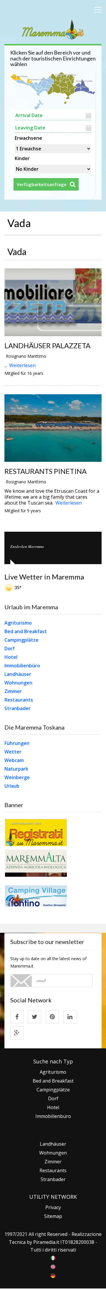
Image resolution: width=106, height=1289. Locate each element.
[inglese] (53, 1266)
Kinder (22, 157)
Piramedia (44, 1242)
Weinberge (17, 777)
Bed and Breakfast (25, 631)
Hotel (10, 657)
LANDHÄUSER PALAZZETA (47, 345)
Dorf (9, 648)
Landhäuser (17, 674)
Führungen (16, 743)
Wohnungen (18, 682)
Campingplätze (21, 640)
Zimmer (13, 691)
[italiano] (53, 1257)
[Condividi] (17, 1016)
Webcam (14, 760)
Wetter (12, 751)
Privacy (53, 1207)
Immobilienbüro (22, 665)
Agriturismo (18, 623)
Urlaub (11, 786)
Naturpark (16, 769)
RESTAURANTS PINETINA (45, 471)
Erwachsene (28, 137)
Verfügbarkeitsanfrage (42, 184)
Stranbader (17, 708)
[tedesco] (53, 1275)
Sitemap (53, 1216)
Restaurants (18, 700)
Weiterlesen (22, 365)
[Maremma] (53, 28)
